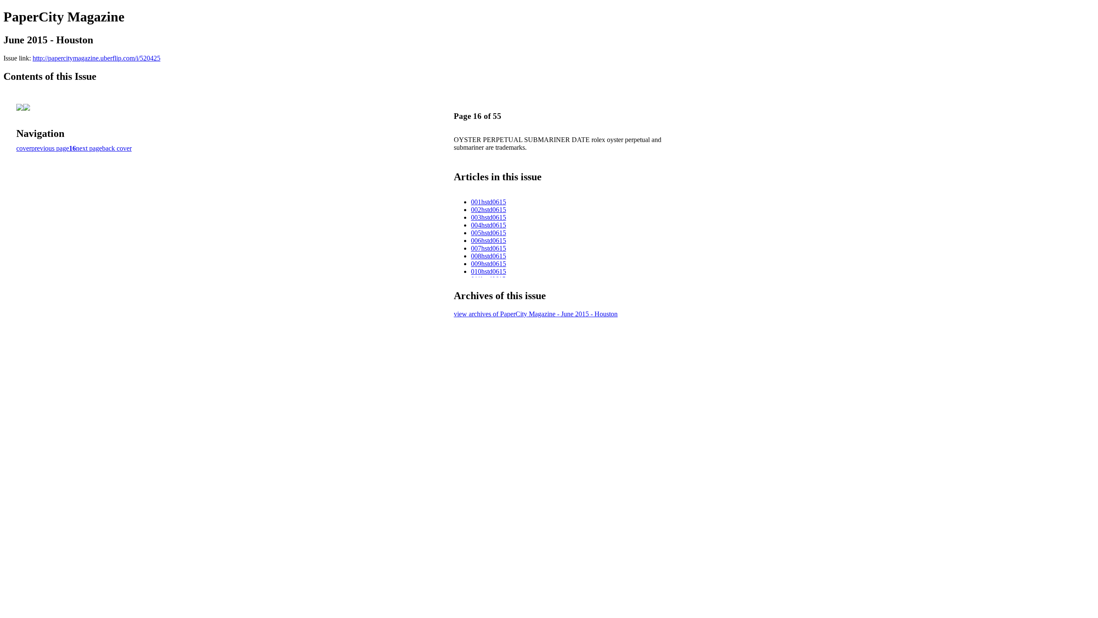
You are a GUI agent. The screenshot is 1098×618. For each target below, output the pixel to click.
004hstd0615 (488, 225)
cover (23, 148)
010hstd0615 (488, 271)
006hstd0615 (488, 240)
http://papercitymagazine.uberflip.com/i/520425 (96, 58)
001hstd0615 (488, 202)
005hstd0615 (488, 232)
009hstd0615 (488, 263)
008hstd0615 (488, 256)
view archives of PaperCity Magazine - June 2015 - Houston (536, 314)
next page (89, 148)
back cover (117, 148)
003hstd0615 (488, 217)
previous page (50, 148)
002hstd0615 (488, 209)
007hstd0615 (488, 248)
